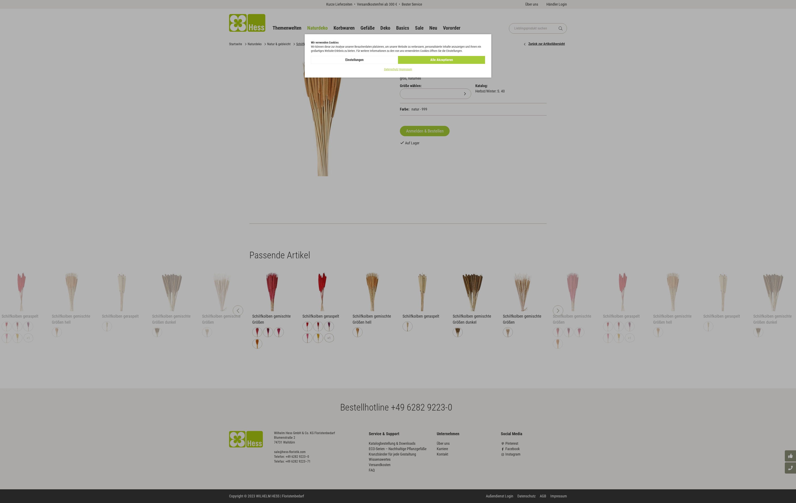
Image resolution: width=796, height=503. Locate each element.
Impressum (405, 69)
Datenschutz (391, 69)
